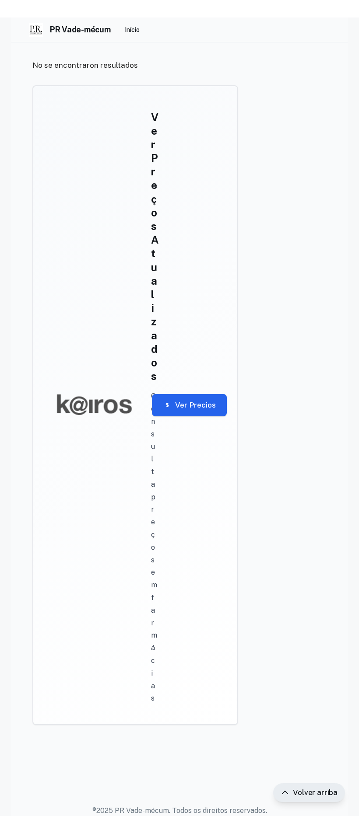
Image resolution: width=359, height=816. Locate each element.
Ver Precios (195, 405)
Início (132, 29)
